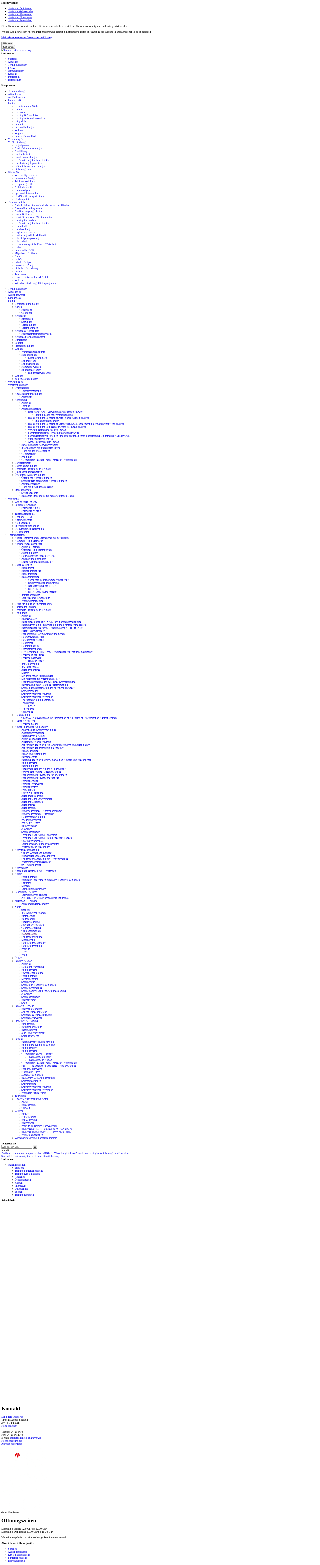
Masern (25, 672)
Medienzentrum (29, 978)
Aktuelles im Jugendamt (34, 738)
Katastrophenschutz (31, 1026)
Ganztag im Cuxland (25, 220)
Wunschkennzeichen (32, 1134)
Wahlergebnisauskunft (33, 351)
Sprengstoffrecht (30, 1035)
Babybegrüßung (29, 750)
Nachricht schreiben (11, 1440)
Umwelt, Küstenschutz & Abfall (31, 277)
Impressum (14, 76)
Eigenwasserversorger (32, 630)
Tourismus (20, 274)
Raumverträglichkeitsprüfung (43, 582)
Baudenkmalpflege (31, 570)
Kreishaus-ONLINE (43, 1153)
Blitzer (24, 1113)
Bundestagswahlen (31, 369)
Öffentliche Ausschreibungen (30, 166)
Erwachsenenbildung (32, 972)
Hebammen (27, 642)
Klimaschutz (21, 241)
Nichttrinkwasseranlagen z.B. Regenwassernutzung (48, 681)
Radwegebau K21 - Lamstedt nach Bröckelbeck (46, 1128)
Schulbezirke (28, 981)
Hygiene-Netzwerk (25, 232)
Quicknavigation (22, 1156)
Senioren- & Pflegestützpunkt (36, 1014)
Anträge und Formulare (33, 558)
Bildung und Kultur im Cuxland (38, 1044)
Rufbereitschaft (29, 825)
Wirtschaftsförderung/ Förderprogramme (36, 283)
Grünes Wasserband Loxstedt (36, 852)
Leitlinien (26, 882)
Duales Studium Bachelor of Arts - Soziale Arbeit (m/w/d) (58, 417)
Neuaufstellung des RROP (42, 585)
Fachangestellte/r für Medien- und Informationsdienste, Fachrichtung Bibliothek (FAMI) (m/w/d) (79, 435)
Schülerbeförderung (31, 987)
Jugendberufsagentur (32, 795)
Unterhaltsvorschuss (31, 840)
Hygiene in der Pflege (32, 654)
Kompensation (29, 933)
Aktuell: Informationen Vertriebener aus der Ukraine (42, 205)
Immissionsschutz (30, 594)
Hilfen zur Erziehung (32, 792)
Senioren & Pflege (24, 265)
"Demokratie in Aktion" (40, 1059)
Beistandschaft (29, 756)
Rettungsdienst (29, 1029)
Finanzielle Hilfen (30, 1071)
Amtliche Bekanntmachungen (17, 1153)
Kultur (18, 247)
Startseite (13, 58)
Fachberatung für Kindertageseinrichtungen (44, 774)
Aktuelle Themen (30, 546)
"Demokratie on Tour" (40, 1056)
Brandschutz (27, 1023)
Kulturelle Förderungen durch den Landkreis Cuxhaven (50, 879)
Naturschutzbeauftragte (33, 942)
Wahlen (19, 130)
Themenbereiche (17, 202)
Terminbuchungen (17, 64)
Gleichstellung (22, 229)
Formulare (123, 1153)
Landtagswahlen (30, 363)
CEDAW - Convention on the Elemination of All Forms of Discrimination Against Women (69, 717)
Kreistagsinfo (95, 1153)
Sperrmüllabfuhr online (27, 193)
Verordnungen (28, 324)
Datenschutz (14, 79)
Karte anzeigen (9, 1425)
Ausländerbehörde (17, 1551)
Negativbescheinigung (33, 816)
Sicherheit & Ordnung (26, 268)
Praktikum (26, 456)
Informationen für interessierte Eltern (40, 447)
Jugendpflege (28, 804)
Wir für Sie (14, 172)
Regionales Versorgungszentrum (38, 1077)
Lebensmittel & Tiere (26, 250)
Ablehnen (7, 43)
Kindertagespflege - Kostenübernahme (41, 810)
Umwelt (25, 1107)
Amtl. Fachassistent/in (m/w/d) (44, 441)
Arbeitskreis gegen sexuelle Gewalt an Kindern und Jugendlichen (55, 744)
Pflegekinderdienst (31, 819)
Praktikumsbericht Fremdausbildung (54, 414)
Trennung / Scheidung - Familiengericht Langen (46, 837)
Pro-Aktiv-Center (30, 822)
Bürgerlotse (21, 121)
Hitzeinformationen (31, 648)
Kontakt (12, 73)
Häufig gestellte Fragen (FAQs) (37, 555)
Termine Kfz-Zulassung (46, 1156)
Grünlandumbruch (31, 930)
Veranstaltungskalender (33, 888)
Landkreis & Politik (14, 102)
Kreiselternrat (28, 999)
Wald (24, 954)
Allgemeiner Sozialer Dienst (36, 741)
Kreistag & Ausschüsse (27, 115)
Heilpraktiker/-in (30, 645)
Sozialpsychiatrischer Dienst (36, 693)
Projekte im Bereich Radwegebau (39, 1125)
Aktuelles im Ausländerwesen (17, 96)
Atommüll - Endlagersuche (29, 208)
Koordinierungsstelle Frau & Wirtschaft (35, 244)
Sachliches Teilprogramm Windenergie (48, 579)
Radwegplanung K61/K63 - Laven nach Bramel (46, 1131)
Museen (25, 885)
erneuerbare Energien (32, 924)
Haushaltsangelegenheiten (28, 163)
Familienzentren (29, 786)
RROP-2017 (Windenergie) (42, 591)
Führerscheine (28, 1116)
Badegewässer (28, 618)
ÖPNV (18, 259)
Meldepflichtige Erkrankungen (37, 675)
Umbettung (27, 711)
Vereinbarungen (29, 327)
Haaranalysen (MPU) (32, 636)
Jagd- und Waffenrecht (33, 1032)
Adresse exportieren (11, 1443)
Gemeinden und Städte (27, 106)
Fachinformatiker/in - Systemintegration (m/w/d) (53, 432)
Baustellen (82, 1153)
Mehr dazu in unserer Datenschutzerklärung (26, 37)
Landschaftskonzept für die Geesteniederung (44, 858)
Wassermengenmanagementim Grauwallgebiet (35, 863)
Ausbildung (21, 151)
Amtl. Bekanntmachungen (28, 148)
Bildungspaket (28, 1047)
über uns (25, 909)
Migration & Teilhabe (26, 253)
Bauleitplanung (29, 573)
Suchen (18, 1191)
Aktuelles (13, 61)
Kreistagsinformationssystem (30, 118)
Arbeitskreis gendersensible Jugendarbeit (42, 747)
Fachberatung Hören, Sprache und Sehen (43, 633)
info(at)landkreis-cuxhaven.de (25, 1437)
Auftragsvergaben (30, 483)
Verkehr (19, 280)
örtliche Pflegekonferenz (34, 1011)
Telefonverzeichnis (24, 181)
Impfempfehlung (30, 663)
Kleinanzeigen (22, 190)
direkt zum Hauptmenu (20, 14)
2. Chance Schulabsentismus (30, 995)
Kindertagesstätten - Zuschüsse (37, 813)
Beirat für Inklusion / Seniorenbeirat (33, 217)
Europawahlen (29, 354)
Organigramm (22, 145)
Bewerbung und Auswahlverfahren (39, 444)
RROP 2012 (34, 588)
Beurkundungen (29, 765)
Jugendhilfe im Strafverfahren (36, 798)
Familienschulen (29, 780)
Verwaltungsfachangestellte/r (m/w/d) (47, 429)
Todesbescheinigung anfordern (37, 699)
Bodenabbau (28, 918)
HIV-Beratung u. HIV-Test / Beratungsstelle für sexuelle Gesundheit (57, 651)
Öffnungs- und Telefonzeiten (36, 549)
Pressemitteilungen (24, 127)
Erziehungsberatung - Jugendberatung (41, 771)
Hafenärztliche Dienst (32, 639)
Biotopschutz (28, 915)
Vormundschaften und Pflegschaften (40, 843)
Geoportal (26, 312)
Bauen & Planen (23, 214)
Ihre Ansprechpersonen (33, 912)
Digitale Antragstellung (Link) (37, 561)
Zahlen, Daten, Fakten (26, 136)
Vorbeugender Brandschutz (35, 597)
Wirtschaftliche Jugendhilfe (35, 846)
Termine (25, 405)
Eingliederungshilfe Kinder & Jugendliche (43, 768)
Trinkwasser (27, 702)
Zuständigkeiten (29, 552)
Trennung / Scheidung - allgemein (39, 834)
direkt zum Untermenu (20, 17)
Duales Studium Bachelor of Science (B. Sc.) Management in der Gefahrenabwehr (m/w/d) (76, 423)
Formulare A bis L (30, 507)
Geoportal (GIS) (23, 184)
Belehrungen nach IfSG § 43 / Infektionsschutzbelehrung (51, 621)
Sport (24, 1002)
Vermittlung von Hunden (34, 894)
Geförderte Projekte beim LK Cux (33, 160)
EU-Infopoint (22, 199)
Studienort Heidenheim (47, 420)
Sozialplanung (28, 1083)
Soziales (19, 271)
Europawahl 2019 (37, 357)
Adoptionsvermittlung (32, 732)
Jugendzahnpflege (30, 669)
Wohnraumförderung (32, 600)
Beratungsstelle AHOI (33, 735)
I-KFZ (11, 67)
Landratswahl (28, 360)
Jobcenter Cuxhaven (32, 1074)
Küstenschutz (28, 1104)
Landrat (19, 124)
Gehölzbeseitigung (31, 927)
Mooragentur (28, 939)
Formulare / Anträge (25, 178)
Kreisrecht (20, 112)
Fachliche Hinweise (31, 1068)
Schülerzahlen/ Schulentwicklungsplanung (43, 990)
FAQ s (31, 705)
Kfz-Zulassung (29, 1119)
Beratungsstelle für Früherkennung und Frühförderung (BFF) (53, 624)
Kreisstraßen (27, 1122)
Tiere (24, 951)
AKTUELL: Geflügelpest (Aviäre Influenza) (44, 897)
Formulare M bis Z (31, 510)
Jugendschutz (28, 807)
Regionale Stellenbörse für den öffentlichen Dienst (47, 495)
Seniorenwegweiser (31, 1017)
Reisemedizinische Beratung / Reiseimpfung (44, 684)
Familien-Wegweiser (32, 783)
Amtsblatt (26, 396)
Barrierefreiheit (22, 154)
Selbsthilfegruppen (31, 1080)
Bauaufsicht (27, 567)
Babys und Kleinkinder (33, 753)
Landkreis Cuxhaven (12, 1416)
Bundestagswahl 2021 (39, 372)
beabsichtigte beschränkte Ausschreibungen (44, 480)
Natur (18, 256)
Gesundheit (21, 226)
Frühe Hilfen (28, 789)
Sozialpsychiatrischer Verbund (37, 696)
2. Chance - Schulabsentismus (30, 830)
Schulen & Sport (23, 262)
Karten (18, 109)
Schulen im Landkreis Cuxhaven (38, 984)
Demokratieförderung (32, 966)
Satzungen (26, 321)
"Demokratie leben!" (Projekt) (37, 1053)
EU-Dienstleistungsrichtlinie (29, 196)
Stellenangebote (23, 169)
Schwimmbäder (29, 690)
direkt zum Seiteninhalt (20, 20)
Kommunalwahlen (31, 366)
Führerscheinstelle (17, 1557)
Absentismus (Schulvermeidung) (38, 729)
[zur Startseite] (16, 50)
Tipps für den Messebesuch (35, 450)
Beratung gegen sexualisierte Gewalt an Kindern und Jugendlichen (56, 759)
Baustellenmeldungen (26, 157)
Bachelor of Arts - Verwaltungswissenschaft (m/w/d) (55, 411)
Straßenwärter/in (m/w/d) (41, 438)
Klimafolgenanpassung (27, 238)
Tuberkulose (27, 708)
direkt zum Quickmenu (20, 8)
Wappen (19, 133)
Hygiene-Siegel (36, 660)
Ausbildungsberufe (31, 408)
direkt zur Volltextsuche (20, 11)
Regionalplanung (30, 576)
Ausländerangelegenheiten (28, 211)
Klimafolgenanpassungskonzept (38, 855)
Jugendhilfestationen (32, 801)
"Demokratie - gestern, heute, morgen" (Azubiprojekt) (49, 459)
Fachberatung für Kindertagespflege (40, 777)
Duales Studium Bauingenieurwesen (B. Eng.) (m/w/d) (57, 426)
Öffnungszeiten (16, 70)
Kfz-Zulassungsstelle (19, 1554)
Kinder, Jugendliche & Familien (31, 235)
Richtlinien (27, 318)
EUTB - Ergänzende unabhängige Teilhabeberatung (48, 1065)
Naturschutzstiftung (31, 945)
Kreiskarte (26, 309)
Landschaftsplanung (31, 936)
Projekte (25, 948)
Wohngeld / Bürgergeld (33, 1092)
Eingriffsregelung (30, 921)
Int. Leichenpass (29, 666)
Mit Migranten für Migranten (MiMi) (40, 678)
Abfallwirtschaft (23, 187)
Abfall (24, 1101)
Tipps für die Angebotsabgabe (37, 486)
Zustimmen (8, 47)
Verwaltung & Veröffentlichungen (18, 141)
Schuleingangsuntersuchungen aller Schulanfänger (47, 687)
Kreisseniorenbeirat (31, 1008)
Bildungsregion (29, 762)
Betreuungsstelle (16, 1560)
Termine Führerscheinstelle (29, 1170)
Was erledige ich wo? (26, 175)
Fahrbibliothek (29, 876)
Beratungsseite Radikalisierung (37, 1041)
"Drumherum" (28, 453)
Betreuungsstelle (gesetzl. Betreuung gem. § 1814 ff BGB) (52, 627)
